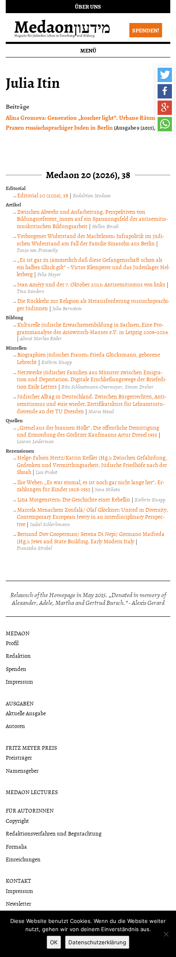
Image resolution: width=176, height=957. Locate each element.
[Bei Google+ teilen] (165, 108)
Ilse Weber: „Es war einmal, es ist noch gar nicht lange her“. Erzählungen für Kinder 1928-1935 (91, 486)
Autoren (15, 725)
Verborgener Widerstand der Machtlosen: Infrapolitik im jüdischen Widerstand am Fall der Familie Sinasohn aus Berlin (91, 239)
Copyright (17, 820)
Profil (12, 643)
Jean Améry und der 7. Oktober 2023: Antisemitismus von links (91, 284)
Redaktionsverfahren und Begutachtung (54, 833)
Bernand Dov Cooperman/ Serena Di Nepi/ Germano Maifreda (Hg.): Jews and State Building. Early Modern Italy (91, 537)
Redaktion (18, 655)
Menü (88, 50)
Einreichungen (23, 859)
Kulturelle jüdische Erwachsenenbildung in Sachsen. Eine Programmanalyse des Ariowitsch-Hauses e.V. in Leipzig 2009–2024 (92, 328)
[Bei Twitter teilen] (165, 75)
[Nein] (166, 934)
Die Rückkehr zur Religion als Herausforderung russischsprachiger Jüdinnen (93, 304)
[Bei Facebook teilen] (165, 91)
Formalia (16, 846)
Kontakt (18, 880)
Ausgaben (20, 703)
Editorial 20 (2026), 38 (42, 195)
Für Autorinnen (30, 810)
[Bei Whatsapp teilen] (165, 124)
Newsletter (18, 903)
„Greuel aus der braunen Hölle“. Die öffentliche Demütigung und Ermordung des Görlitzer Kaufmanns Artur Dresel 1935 (88, 431)
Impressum (19, 681)
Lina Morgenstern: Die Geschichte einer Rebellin (73, 499)
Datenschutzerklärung (97, 942)
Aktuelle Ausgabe (26, 713)
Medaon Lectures (32, 792)
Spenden (16, 668)
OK (54, 942)
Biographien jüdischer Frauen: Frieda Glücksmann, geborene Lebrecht (88, 358)
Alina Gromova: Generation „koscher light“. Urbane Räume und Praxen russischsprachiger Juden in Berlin (87, 122)
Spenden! (145, 30)
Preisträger (19, 757)
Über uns (88, 6)
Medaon (17, 633)
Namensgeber (22, 770)
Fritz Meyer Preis (31, 747)
